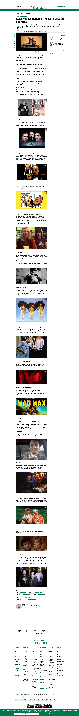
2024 (16, 697)
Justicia (16, 656)
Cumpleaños (60, 670)
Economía (31, 8)
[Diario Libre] (39, 8)
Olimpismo (42, 661)
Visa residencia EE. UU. (31, 10)
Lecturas (51, 663)
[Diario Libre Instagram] (35, 643)
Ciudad (16, 651)
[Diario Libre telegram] (42, 643)
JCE (15, 672)
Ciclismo (42, 658)
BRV (41, 668)
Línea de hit (42, 667)
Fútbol (41, 651)
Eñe (32, 675)
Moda (33, 656)
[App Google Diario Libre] (31, 706)
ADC (50, 649)
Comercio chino (39, 10)
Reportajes (17, 666)
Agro (24, 653)
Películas (19, 594)
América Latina (52, 671)
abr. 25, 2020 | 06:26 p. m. (34, 31)
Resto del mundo (51, 688)
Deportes (53, 8)
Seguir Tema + (23, 16)
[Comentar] (14, 43)
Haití (50, 673)
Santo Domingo (23, 31)
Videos (64, 8)
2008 (38, 699)
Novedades (34, 662)
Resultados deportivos (42, 665)
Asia (50, 681)
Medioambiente (26, 671)
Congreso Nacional (17, 676)
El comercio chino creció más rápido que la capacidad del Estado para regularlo (57, 44)
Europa (50, 676)
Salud (16, 654)
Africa (50, 682)
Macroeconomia (26, 667)
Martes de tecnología (25, 680)
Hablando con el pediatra (35, 669)
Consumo (25, 659)
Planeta (60, 8)
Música (33, 649)
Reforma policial (17, 10)
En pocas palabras (34, 682)
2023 (21, 697)
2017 (46, 697)
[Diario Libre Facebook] (32, 643)
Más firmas (51, 665)
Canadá (50, 677)
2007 (42, 699)
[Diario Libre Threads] (44, 643)
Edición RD (43, 679)
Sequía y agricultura (46, 10)
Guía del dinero (60, 664)
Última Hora (16, 8)
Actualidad (20, 8)
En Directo (51, 656)
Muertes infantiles (58, 10)
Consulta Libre (35, 688)
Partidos (16, 670)
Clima (24, 674)
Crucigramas (60, 675)
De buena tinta (52, 654)
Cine (18, 592)
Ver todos (63, 35)
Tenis (41, 659)
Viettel (52, 10)
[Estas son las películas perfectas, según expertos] (14, 36)
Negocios (25, 656)
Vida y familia (35, 673)
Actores (31, 592)
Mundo (28, 8)
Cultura (33, 653)
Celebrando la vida (35, 678)
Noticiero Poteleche (51, 660)
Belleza (33, 658)
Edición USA (43, 676)
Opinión (57, 8)
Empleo (24, 654)
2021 (29, 697)
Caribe (50, 686)
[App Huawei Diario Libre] (47, 706)
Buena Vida (34, 659)
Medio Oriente (52, 679)
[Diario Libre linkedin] (39, 643)
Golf (41, 656)
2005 (51, 699)
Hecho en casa (60, 661)
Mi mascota (34, 667)
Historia (25, 677)
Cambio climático (25, 683)
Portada (18, 13)
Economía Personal (34, 687)
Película (34, 594)
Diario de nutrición (34, 672)
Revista (49, 8)
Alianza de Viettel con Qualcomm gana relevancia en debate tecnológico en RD (57, 50)
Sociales (34, 661)
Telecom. (25, 662)
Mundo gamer (60, 662)
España (50, 674)
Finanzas (25, 649)
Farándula (34, 654)
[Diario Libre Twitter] (37, 643)
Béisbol (42, 653)
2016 (51, 697)
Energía (24, 658)
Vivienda (25, 661)
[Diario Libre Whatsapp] (47, 643)
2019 (38, 697)
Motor (41, 654)
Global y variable (25, 665)
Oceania (50, 684)
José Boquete (18, 664)
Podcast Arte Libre (35, 665)
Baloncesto (42, 649)
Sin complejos (35, 679)
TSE (16, 673)
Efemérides (59, 668)
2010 (29, 699)
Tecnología (25, 676)
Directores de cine (22, 599)
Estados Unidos (52, 669)
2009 (34, 699)
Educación (17, 653)
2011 (25, 699)
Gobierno (17, 677)
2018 (42, 697)
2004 (55, 699)
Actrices (19, 597)
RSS (58, 672)
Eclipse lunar (23, 10)
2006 (46, 699)
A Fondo (16, 661)
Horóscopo (59, 673)
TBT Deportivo (43, 670)
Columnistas (51, 662)
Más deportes (43, 662)
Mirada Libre (51, 651)
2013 (16, 699)
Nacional (17, 649)
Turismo (25, 651)
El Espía (50, 658)
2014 (59, 697)
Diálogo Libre (17, 662)
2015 (55, 697)
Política (24, 8)
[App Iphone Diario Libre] (39, 706)
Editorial (50, 653)
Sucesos (17, 659)
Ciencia (24, 673)
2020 (34, 697)
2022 (25, 697)
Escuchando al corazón (35, 684)
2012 (21, 699)
